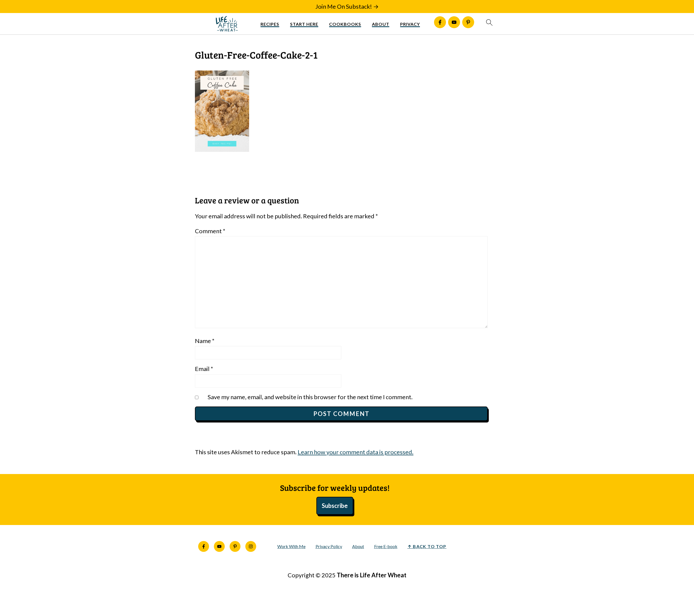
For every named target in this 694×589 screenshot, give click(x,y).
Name (204, 340)
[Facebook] (440, 22)
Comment (210, 231)
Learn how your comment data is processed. (355, 452)
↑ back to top (426, 546)
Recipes (270, 24)
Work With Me (291, 546)
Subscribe (335, 505)
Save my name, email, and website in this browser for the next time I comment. (310, 397)
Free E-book (385, 546)
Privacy (410, 24)
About (380, 24)
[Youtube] (454, 22)
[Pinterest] (468, 22)
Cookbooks (345, 24)
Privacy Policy (329, 546)
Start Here (304, 24)
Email (204, 368)
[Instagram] (250, 546)
